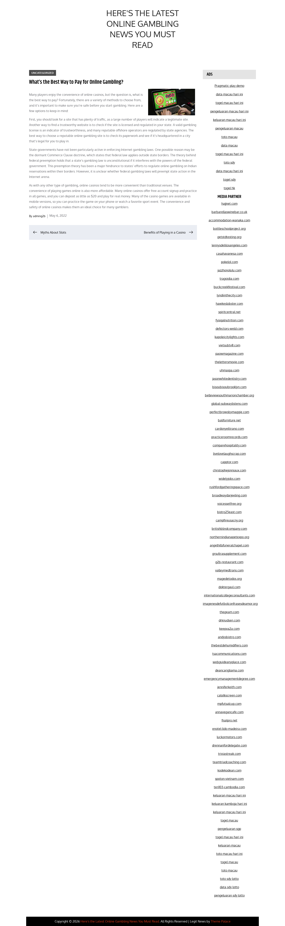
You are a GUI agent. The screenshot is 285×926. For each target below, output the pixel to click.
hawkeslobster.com (229, 304)
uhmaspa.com (229, 370)
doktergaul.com (229, 587)
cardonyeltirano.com (229, 429)
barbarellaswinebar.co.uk (229, 212)
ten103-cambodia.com (229, 787)
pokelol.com (229, 262)
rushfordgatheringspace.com (229, 487)
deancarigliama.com (229, 670)
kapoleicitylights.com (229, 337)
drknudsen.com (229, 620)
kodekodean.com (229, 770)
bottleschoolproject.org (229, 228)
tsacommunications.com (229, 654)
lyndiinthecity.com (229, 295)
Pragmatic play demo (229, 86)
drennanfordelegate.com (229, 745)
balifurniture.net (229, 420)
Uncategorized (42, 72)
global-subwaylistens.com (229, 404)
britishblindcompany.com (229, 529)
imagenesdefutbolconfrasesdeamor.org (230, 604)
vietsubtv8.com (229, 345)
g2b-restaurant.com (229, 562)
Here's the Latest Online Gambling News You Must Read (142, 29)
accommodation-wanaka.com (229, 220)
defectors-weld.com (229, 329)
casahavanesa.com (229, 253)
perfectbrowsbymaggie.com (229, 412)
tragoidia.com (229, 278)
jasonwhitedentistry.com (229, 379)
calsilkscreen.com (229, 695)
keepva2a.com (229, 629)
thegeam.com (229, 612)
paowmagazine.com (229, 354)
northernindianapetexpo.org (229, 537)
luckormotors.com (229, 737)
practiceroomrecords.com (229, 437)
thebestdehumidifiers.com (229, 645)
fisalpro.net (229, 720)
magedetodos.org (229, 579)
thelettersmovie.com (229, 362)
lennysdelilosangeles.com (229, 245)
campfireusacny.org (229, 520)
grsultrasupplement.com (229, 554)
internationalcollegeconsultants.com (229, 595)
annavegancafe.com (229, 712)
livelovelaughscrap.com (229, 454)
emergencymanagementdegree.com (229, 679)
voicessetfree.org (229, 504)
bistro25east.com (229, 512)
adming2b (39, 216)
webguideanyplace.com (229, 662)
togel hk (229, 188)
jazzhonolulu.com (229, 270)
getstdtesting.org (229, 237)
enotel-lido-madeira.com (229, 729)
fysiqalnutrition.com (229, 320)
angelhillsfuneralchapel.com (229, 545)
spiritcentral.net (229, 312)
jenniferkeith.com (229, 687)
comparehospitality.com (229, 445)
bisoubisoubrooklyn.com (229, 387)
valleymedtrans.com (229, 570)
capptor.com (229, 462)
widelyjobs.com (229, 479)
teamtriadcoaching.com (229, 762)
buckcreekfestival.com (229, 287)
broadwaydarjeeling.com (229, 495)
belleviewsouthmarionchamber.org (229, 395)
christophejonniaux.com (229, 470)
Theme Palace (221, 921)
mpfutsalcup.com (229, 704)
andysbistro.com (229, 637)
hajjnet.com (229, 203)
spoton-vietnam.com (229, 779)
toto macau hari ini (229, 854)
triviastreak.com (229, 754)
